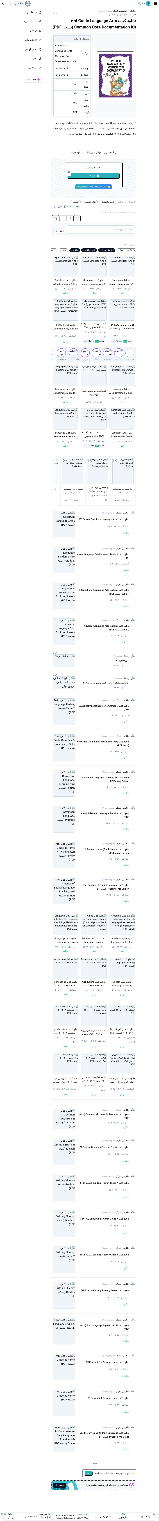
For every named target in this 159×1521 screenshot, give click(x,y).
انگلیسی (75, 202)
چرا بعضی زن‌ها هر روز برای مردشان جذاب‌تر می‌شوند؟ (65, 1516)
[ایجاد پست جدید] (129, 352)
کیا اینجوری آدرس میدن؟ (104, 1516)
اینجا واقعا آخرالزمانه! (29, 1516)
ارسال (61, 231)
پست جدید (130, 359)
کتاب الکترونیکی (107, 202)
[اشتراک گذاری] (70, 218)
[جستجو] (9, 3)
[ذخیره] (62, 218)
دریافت (81, 175)
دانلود (120, 202)
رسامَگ (121, 656)
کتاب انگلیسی (90, 202)
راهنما (61, 1485)
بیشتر (95, 1463)
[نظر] (77, 218)
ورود (88, 1473)
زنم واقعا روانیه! (144, 1516)
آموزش (131, 202)
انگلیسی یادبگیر (113, 12)
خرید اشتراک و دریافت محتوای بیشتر (91, 186)
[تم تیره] (3, 3)
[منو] (155, 3)
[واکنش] (55, 218)
